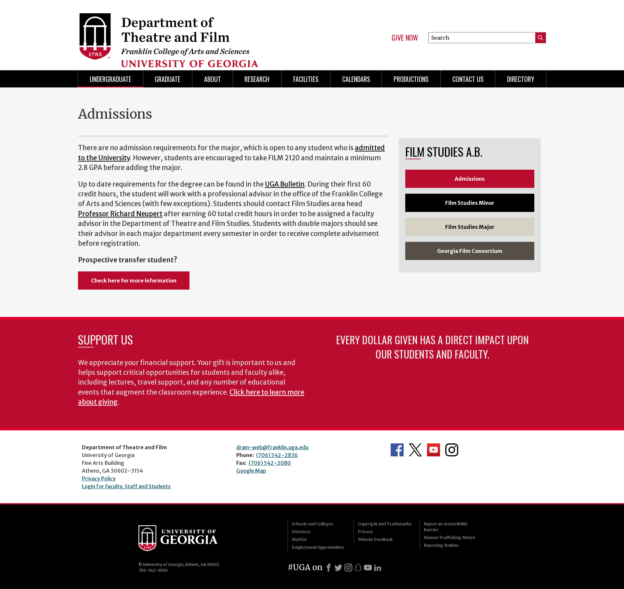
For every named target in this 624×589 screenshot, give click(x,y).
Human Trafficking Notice (449, 537)
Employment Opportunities (318, 547)
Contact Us (468, 79)
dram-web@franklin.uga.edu (272, 447)
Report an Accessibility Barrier (446, 526)
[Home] (192, 32)
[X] (338, 567)
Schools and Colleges (312, 523)
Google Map (251, 470)
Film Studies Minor (469, 203)
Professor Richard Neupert (120, 214)
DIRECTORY (520, 79)
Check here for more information (133, 280)
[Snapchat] (358, 567)
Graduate (167, 79)
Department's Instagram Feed (451, 449)
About (212, 79)
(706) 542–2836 (277, 455)
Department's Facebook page (397, 449)
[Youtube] (368, 567)
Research (256, 79)
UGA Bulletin (285, 184)
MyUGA (299, 539)
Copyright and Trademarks (384, 523)
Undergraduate (110, 79)
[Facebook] (328, 567)
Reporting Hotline (441, 545)
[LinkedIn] (378, 567)
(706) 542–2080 (270, 463)
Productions (411, 79)
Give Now (405, 38)
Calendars (356, 79)
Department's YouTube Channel (433, 449)
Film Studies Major (469, 227)
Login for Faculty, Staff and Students (126, 486)
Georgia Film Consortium (469, 251)
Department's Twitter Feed (415, 449)
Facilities (305, 79)
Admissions (470, 179)
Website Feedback (375, 539)
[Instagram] (348, 567)
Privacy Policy (99, 478)
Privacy (365, 531)
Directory (301, 531)
